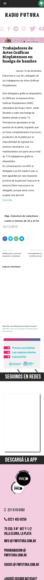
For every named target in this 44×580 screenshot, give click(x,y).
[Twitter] (32, 29)
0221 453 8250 (17, 519)
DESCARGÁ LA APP (21, 459)
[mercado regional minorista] (22, 368)
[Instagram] (24, 29)
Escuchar (7, 200)
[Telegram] (15, 29)
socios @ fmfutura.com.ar (21, 564)
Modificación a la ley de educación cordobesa (11, 254)
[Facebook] (8, 29)
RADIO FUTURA (22, 15)
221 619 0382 (15, 510)
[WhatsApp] (16, 238)
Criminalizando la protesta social (35, 254)
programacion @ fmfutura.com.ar (15, 553)
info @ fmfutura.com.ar (20, 541)
